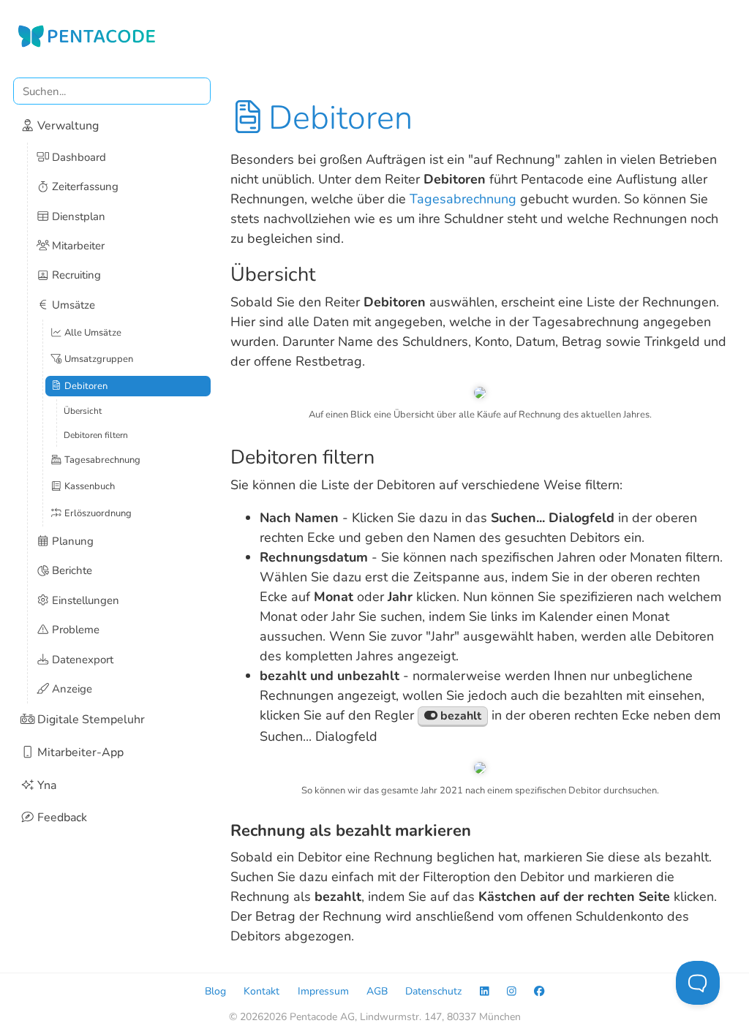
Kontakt (261, 991)
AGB (377, 991)
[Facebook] (539, 991)
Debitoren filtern (96, 435)
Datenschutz (433, 991)
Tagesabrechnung (463, 199)
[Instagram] (511, 991)
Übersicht (83, 411)
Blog (215, 991)
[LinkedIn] (484, 991)
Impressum (323, 991)
